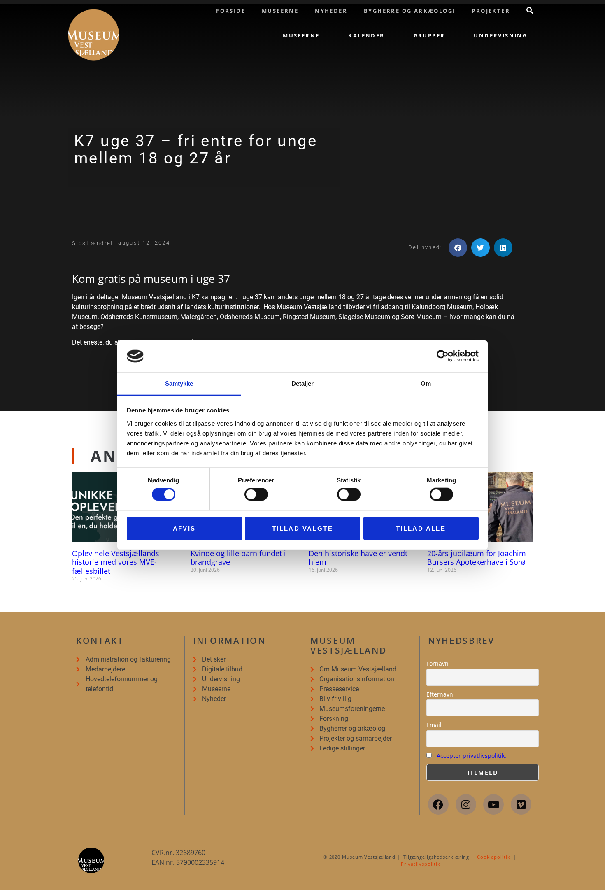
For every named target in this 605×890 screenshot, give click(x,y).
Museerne (280, 10)
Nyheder (331, 10)
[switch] (256, 494)
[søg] (529, 10)
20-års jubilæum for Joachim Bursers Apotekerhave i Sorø (476, 557)
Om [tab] (426, 383)
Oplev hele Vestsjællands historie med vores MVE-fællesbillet (115, 562)
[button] (458, 247)
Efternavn (439, 694)
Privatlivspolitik (420, 864)
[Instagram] (466, 804)
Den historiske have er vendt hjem (358, 557)
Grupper (429, 35)
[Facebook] (438, 804)
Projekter (491, 10)
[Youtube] (493, 804)
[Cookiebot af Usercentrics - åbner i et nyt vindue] (443, 356)
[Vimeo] (521, 804)
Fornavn (437, 663)
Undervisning (500, 35)
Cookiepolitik (493, 857)
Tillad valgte (302, 527)
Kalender (366, 35)
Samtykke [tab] (179, 383)
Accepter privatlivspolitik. (471, 756)
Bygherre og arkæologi (409, 10)
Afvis (184, 527)
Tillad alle (421, 527)
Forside (230, 10)
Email (434, 725)
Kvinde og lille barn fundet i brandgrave (238, 557)
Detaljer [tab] (302, 383)
